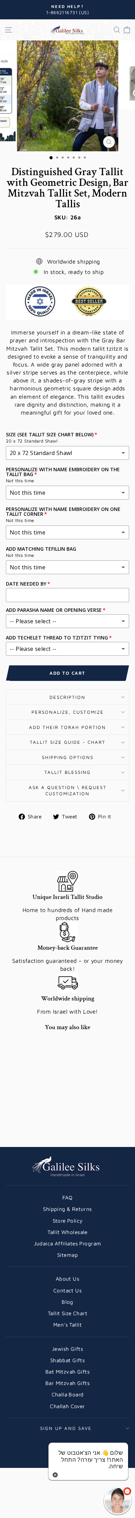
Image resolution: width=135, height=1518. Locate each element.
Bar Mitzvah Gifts (67, 1383)
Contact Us (67, 1290)
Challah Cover (67, 1406)
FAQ (67, 1197)
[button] (118, 1501)
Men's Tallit (67, 1324)
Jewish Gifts (67, 1349)
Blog (67, 1302)
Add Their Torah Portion (67, 727)
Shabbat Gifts (67, 1360)
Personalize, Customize (68, 712)
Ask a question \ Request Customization (68, 791)
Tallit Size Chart (67, 1313)
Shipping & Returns (67, 1209)
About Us (67, 1278)
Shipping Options (67, 757)
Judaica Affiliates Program (67, 1243)
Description (68, 697)
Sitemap (67, 1255)
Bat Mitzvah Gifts (67, 1371)
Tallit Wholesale (67, 1232)
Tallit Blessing (67, 772)
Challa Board (68, 1394)
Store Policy (68, 1220)
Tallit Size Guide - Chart (68, 742)
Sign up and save (66, 1428)
